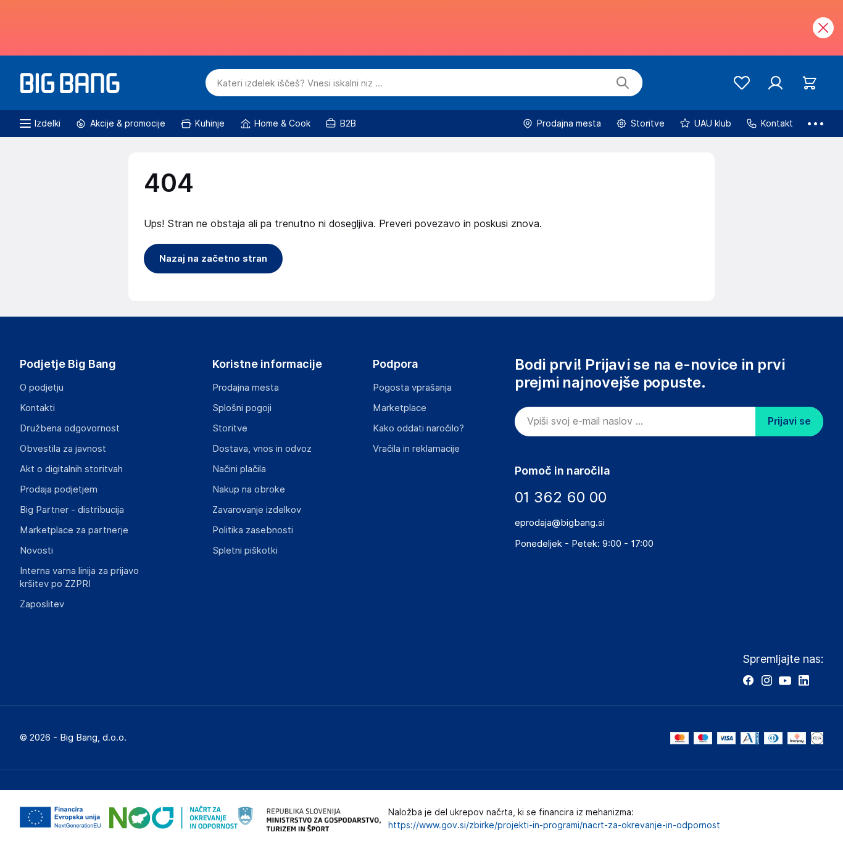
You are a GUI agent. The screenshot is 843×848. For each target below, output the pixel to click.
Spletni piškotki (245, 550)
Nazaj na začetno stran (213, 258)
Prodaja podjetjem (59, 489)
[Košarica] (809, 83)
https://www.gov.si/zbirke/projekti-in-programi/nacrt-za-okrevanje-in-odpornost (554, 825)
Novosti (36, 550)
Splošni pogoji (242, 408)
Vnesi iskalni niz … (300, 83)
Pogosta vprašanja (412, 387)
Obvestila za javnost (63, 448)
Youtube (785, 680)
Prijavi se (789, 421)
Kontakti (37, 408)
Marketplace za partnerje (74, 530)
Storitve (229, 428)
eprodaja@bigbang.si (560, 522)
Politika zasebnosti (252, 530)
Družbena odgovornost (70, 428)
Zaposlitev (42, 604)
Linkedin (803, 680)
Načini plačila (239, 469)
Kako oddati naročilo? (418, 428)
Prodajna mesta (245, 387)
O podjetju (42, 387)
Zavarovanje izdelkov (256, 509)
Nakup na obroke (248, 489)
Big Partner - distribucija (72, 509)
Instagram (766, 680)
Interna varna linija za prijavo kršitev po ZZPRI (79, 577)
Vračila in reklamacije (416, 448)
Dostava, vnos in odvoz (262, 448)
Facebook (748, 680)
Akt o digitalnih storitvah (71, 469)
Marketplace (399, 408)
